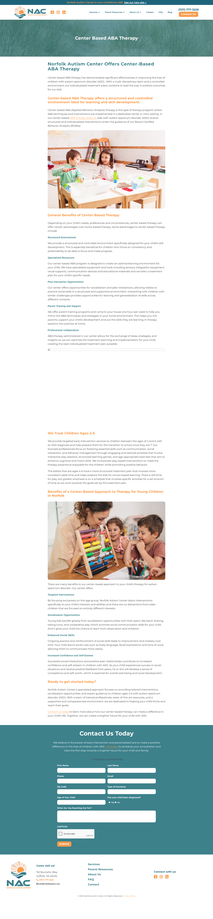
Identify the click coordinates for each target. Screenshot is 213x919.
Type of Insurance (117, 787)
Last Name (113, 765)
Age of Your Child (66, 797)
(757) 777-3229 (188, 9)
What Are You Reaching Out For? (75, 808)
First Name (63, 765)
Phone (61, 776)
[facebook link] (52, 12)
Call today (112, 746)
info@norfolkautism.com (49, 884)
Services (93, 12)
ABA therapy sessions (83, 117)
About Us (134, 12)
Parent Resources (113, 12)
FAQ (161, 12)
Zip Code (62, 787)
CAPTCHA (62, 826)
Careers (150, 12)
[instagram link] (58, 12)
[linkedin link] (64, 12)
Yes (112, 802)
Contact (93, 884)
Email (111, 776)
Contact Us (188, 14)
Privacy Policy (129, 896)
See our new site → (135, 2)
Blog (170, 12)
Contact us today (58, 711)
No (118, 802)
